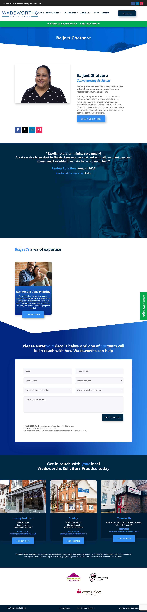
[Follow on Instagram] (141, 3)
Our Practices (52, 13)
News (96, 13)
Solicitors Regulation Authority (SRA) (53, 557)
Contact (105, 13)
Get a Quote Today (112, 417)
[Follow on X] (25, 130)
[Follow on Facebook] (133, 3)
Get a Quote (126, 13)
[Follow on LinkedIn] (137, 3)
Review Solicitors (64, 168)
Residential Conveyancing (33, 291)
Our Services (70, 13)
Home (41, 13)
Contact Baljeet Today (91, 118)
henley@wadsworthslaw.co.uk (23, 534)
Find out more (33, 314)
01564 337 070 (23, 531)
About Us (84, 13)
